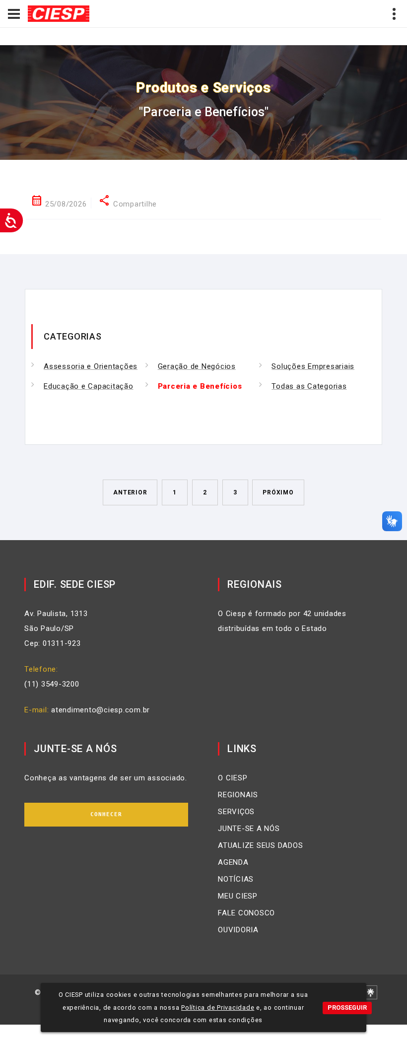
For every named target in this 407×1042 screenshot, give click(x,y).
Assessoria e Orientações (90, 366)
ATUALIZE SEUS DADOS (260, 845)
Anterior (130, 492)
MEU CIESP (238, 896)
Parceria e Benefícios (200, 386)
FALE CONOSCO (246, 912)
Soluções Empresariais (312, 366)
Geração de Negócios (197, 366)
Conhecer (106, 814)
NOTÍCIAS (236, 879)
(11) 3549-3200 (51, 684)
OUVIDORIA (238, 929)
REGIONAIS (238, 794)
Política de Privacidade (217, 1007)
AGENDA (233, 862)
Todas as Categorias (308, 386)
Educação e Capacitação (89, 386)
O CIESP (232, 777)
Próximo (278, 492)
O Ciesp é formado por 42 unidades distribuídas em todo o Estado (282, 621)
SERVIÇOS (236, 811)
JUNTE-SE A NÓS (249, 828)
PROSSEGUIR (347, 1007)
